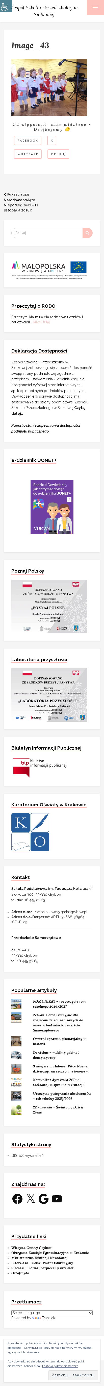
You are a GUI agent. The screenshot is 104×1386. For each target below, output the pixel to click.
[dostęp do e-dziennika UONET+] (52, 506)
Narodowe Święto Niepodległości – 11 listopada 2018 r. (21, 202)
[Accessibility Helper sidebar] (6, 6)
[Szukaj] (88, 233)
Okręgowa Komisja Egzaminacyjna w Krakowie (50, 1253)
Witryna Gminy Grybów (31, 1247)
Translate (49, 1318)
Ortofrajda (20, 1273)
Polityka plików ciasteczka (60, 1366)
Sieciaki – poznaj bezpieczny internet (42, 1268)
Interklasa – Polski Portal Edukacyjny (42, 1263)
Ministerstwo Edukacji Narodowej (39, 1258)
